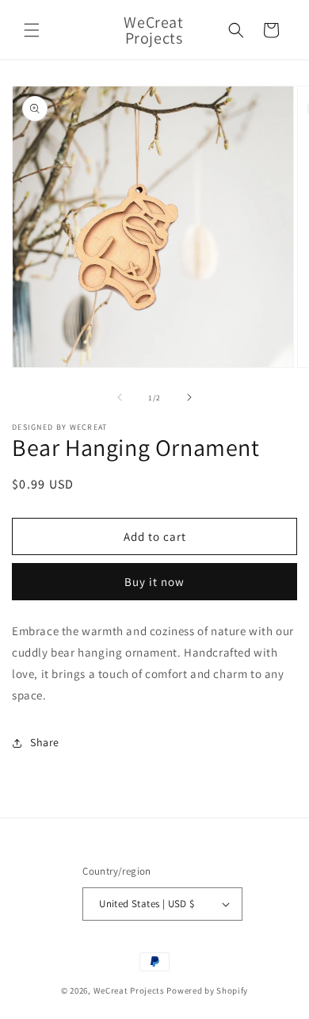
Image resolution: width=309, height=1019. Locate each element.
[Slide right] (189, 397)
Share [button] (44, 742)
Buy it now (154, 581)
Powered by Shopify (207, 990)
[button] (31, 30)
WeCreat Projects (129, 990)
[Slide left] (119, 397)
